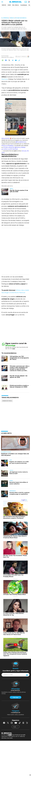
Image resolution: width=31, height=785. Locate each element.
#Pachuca (5, 145)
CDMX (9, 5)
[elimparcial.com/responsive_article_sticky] (30, 775)
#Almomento (6, 138)
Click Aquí (15, 697)
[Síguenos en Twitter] (8, 723)
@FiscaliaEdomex (21, 142)
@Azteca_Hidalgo (20, 147)
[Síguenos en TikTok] (19, 723)
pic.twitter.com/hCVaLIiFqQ (10, 149)
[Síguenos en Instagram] (12, 723)
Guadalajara (23, 5)
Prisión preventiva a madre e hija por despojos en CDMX (19, 386)
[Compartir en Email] (16, 60)
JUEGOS (4, 5)
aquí (13, 348)
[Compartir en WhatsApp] (3, 60)
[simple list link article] (15, 444)
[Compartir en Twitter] (9, 60)
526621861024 (15, 690)
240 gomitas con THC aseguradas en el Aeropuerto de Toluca (19, 358)
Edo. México (15, 5)
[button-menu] (2, 2)
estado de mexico (20, 18)
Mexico (12, 18)
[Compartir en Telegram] (12, 60)
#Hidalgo (10, 145)
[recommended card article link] (5, 191)
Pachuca (4, 79)
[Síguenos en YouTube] (16, 723)
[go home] (15, 733)
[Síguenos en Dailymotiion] (27, 723)
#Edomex (12, 147)
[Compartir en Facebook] (6, 60)
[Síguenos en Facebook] (4, 723)
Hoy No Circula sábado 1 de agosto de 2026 (18, 376)
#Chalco (5, 147)
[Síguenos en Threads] (23, 723)
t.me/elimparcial (15, 712)
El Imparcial (5, 18)
